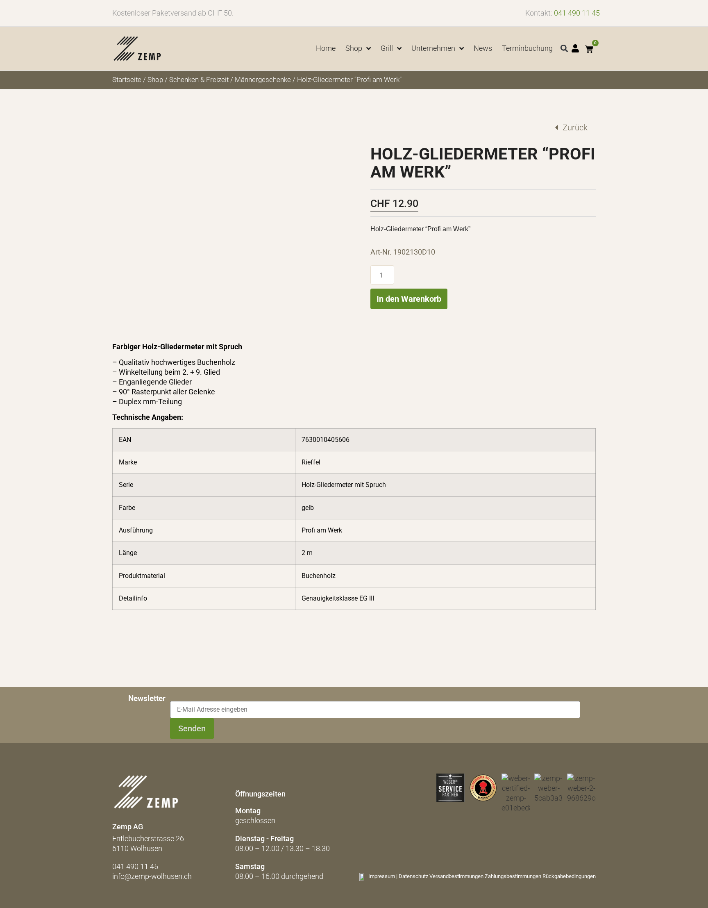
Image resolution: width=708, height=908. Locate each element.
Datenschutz (413, 876)
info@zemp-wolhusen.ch (152, 876)
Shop (155, 80)
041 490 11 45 (577, 13)
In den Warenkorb (409, 299)
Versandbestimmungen (456, 876)
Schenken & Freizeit (199, 80)
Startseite (126, 80)
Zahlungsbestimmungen (513, 876)
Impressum (381, 876)
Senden (192, 728)
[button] (564, 48)
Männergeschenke (263, 80)
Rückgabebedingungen (569, 876)
